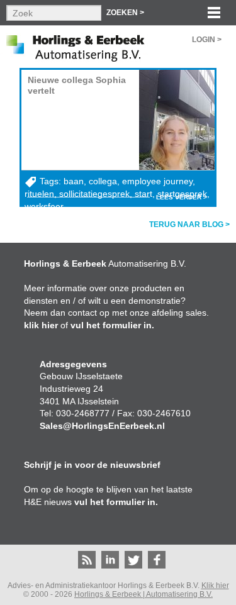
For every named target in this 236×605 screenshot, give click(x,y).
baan (74, 181)
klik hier (41, 325)
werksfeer (44, 206)
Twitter (133, 560)
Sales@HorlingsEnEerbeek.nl (102, 426)
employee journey (157, 181)
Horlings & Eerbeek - (74, 47)
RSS (87, 560)
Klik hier (215, 585)
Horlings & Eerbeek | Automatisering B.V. (143, 594)
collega (103, 181)
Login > (207, 39)
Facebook (157, 560)
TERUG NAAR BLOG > (189, 224)
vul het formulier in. (112, 325)
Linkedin (110, 560)
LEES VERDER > (181, 197)
